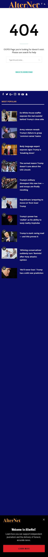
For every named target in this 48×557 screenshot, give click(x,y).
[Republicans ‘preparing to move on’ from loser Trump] (9, 203)
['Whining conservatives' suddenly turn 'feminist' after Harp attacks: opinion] (9, 253)
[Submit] (39, 59)
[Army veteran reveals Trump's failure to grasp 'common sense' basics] (9, 133)
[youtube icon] (23, 94)
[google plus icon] (11, 94)
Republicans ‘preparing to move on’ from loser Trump (31, 202)
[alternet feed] (44, 7)
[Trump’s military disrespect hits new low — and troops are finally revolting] (9, 183)
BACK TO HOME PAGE (24, 72)
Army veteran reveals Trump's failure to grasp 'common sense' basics (31, 132)
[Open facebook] (41, 4)
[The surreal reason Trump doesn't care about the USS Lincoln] (9, 166)
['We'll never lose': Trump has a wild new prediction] (9, 273)
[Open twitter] (41, 10)
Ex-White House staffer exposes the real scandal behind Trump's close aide (32, 116)
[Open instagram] (15, 94)
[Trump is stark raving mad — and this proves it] (9, 236)
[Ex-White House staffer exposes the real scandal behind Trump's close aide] (9, 116)
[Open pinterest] (19, 94)
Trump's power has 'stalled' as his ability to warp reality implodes (30, 219)
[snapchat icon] (27, 94)
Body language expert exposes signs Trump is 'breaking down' (30, 149)
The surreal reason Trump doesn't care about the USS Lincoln (31, 166)
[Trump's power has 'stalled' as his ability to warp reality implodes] (9, 220)
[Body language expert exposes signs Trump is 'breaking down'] (9, 150)
